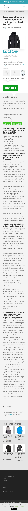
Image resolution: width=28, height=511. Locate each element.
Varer (5, 478)
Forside (5, 476)
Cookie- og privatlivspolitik (10, 502)
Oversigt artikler (11, 476)
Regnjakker (8, 11)
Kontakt (5, 480)
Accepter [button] (14, 508)
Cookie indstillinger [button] (19, 506)
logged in (11, 414)
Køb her (10, 88)
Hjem (4, 11)
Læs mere (11, 506)
